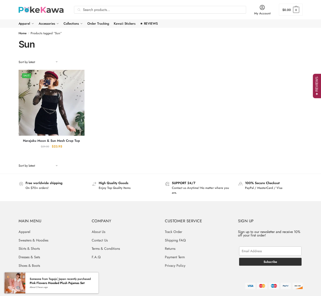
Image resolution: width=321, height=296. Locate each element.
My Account (262, 13)
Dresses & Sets (29, 257)
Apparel (24, 231)
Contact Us (100, 240)
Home (23, 33)
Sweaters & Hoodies (33, 240)
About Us (98, 231)
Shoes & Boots (29, 265)
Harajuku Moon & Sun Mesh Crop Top (51, 141)
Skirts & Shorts (29, 248)
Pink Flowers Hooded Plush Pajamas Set (57, 281)
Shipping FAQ (175, 240)
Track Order (173, 231)
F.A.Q (96, 257)
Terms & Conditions (106, 248)
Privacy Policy (175, 265)
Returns (170, 248)
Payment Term (175, 257)
